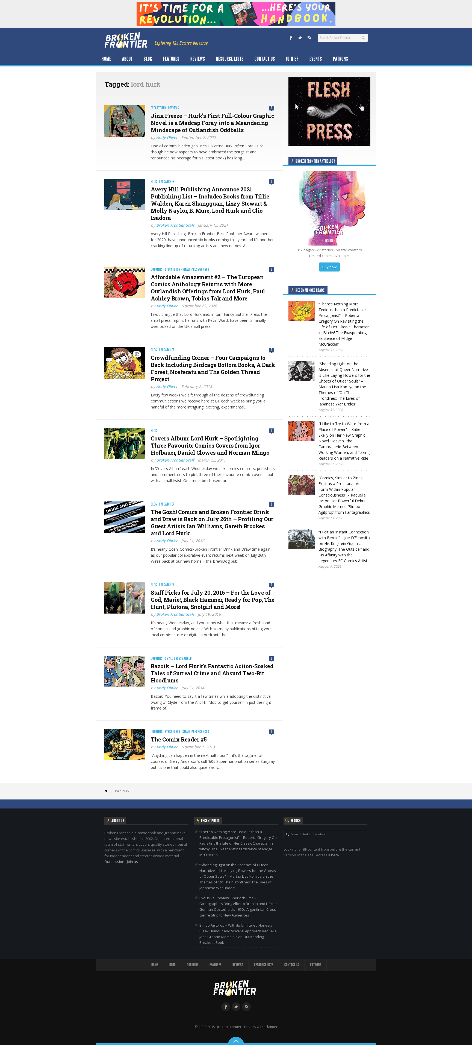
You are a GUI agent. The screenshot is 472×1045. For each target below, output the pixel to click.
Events (315, 59)
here (335, 855)
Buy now (329, 266)
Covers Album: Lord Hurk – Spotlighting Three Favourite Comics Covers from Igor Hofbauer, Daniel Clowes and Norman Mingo (210, 445)
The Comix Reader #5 (179, 739)
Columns (157, 269)
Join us (132, 861)
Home (106, 59)
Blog (148, 59)
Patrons (340, 59)
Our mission (114, 861)
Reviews (197, 59)
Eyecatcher (158, 108)
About (127, 59)
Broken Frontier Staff (175, 225)
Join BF (292, 59)
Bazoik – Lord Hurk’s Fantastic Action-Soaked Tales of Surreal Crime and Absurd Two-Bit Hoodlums (212, 673)
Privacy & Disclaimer (261, 1026)
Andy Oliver (167, 137)
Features (171, 59)
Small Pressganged (195, 269)
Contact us (265, 59)
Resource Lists (230, 59)
